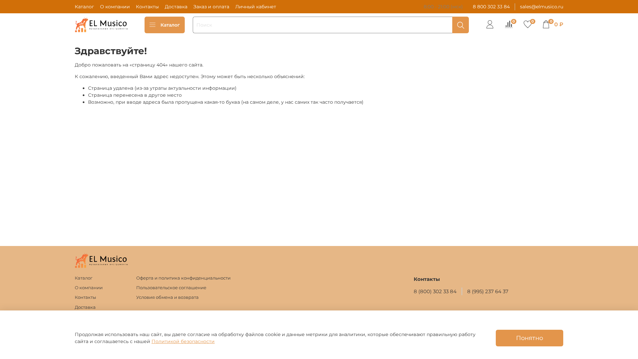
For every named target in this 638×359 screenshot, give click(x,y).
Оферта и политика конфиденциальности (183, 278)
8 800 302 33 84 (491, 7)
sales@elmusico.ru (541, 7)
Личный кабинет (255, 7)
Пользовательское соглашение (171, 287)
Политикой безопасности (183, 341)
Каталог (84, 7)
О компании (115, 7)
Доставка (176, 7)
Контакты (147, 7)
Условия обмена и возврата (167, 297)
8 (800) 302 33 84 (435, 291)
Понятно (529, 337)
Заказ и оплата (211, 7)
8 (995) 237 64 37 (487, 291)
